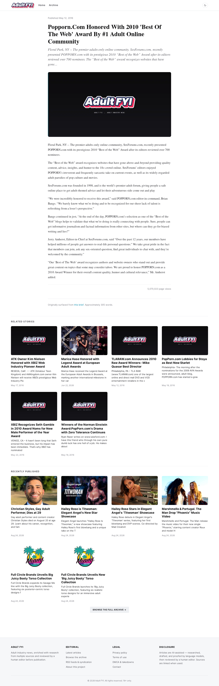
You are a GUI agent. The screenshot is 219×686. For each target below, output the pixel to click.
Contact (117, 666)
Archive (53, 5)
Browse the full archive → (109, 609)
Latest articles (73, 652)
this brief (78, 304)
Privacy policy (120, 652)
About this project (75, 666)
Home (41, 5)
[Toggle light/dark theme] (205, 5)
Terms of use (120, 657)
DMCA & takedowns (123, 662)
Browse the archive (76, 657)
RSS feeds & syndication (79, 662)
